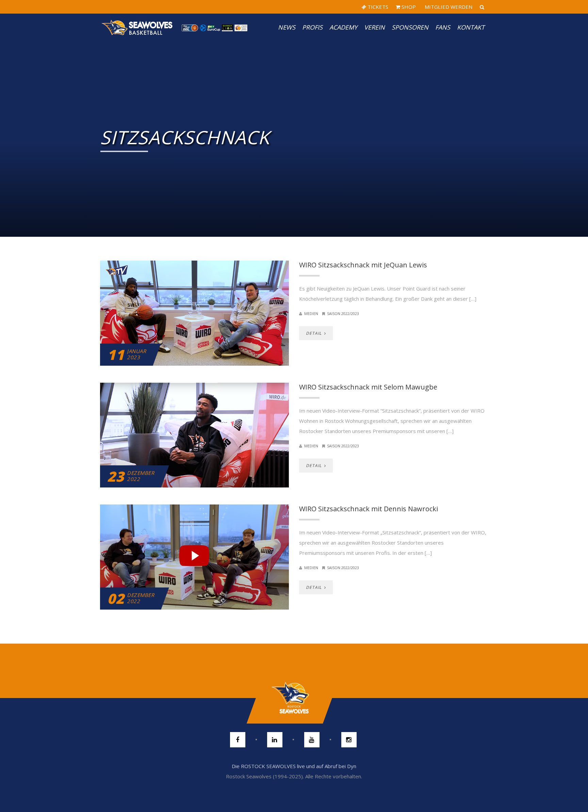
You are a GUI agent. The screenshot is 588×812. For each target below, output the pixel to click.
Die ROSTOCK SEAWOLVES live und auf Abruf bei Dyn (294, 766)
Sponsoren (410, 27)
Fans (442, 27)
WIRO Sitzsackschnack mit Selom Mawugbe (368, 387)
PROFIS (312, 27)
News (286, 27)
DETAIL (314, 333)
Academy (343, 27)
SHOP (408, 6)
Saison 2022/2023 (343, 313)
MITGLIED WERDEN (447, 6)
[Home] (137, 27)
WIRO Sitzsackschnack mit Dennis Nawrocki (368, 508)
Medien (311, 313)
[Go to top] (293, 698)
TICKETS (377, 6)
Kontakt (471, 27)
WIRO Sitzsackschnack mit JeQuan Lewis (363, 264)
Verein (374, 27)
